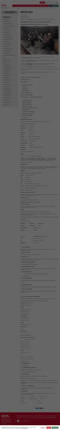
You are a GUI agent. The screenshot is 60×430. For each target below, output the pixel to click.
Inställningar (43, 427)
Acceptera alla (55, 427)
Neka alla (48, 427)
